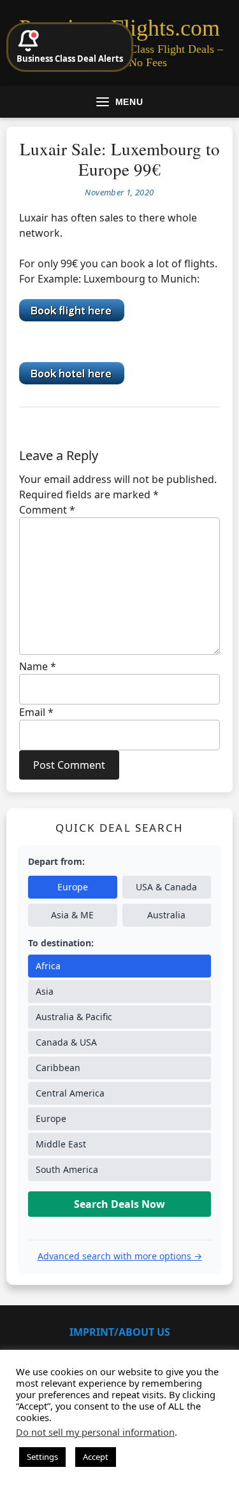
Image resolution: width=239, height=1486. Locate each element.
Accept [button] (95, 1456)
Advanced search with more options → (120, 1256)
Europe (72, 887)
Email (36, 712)
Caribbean (58, 1068)
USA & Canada (166, 887)
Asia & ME (72, 915)
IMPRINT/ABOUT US (119, 1332)
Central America (70, 1093)
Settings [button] (42, 1456)
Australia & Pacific (74, 1017)
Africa (48, 966)
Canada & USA (66, 1042)
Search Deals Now (119, 1204)
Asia (45, 991)
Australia (166, 915)
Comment (47, 510)
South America (67, 1169)
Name (37, 666)
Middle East (61, 1144)
